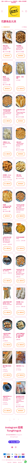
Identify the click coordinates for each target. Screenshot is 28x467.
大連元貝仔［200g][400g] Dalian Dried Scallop (20, 144)
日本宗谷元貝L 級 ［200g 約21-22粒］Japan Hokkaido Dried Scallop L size (20, 272)
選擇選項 (7, 55)
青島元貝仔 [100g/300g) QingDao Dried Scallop (7, 47)
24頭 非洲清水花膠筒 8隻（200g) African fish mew (7, 303)
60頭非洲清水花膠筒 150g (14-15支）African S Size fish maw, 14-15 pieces (7, 240)
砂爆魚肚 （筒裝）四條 (20, 77)
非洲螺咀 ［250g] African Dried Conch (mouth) (7, 176)
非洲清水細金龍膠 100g (20, 238)
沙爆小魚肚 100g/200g (19, 175)
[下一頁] (18, 419)
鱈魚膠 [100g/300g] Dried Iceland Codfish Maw (6, 78)
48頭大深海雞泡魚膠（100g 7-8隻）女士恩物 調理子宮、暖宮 (20, 335)
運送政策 (20, 462)
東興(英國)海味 (9, 460)
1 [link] (9, 419)
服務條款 (15, 462)
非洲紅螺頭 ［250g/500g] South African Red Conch (19, 47)
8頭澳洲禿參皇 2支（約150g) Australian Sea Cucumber (7, 398)
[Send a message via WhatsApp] (25, 461)
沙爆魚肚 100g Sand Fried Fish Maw (7, 143)
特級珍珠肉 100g (20, 366)
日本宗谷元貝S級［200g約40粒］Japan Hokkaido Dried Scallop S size (7, 112)
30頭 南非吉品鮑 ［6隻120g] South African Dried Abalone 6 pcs (7, 336)
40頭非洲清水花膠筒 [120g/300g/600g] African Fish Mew (20, 112)
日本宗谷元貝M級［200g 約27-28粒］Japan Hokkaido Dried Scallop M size (20, 207)
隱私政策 (9, 462)
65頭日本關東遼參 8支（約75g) (7, 270)
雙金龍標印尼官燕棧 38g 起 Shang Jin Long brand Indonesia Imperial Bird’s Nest (20, 399)
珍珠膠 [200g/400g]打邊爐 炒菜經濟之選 (7, 206)
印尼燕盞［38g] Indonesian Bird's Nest (20, 303)
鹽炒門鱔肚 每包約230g (7, 366)
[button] (2, 11)
